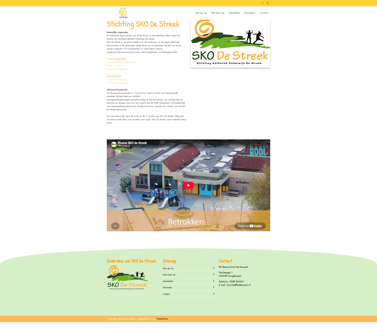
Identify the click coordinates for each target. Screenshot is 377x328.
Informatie (249, 13)
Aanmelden (234, 13)
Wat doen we (217, 13)
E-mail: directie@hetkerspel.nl (234, 285)
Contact (264, 13)
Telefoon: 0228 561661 (231, 281)
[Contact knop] (268, 3)
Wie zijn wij (200, 13)
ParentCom (162, 318)
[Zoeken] (262, 3)
